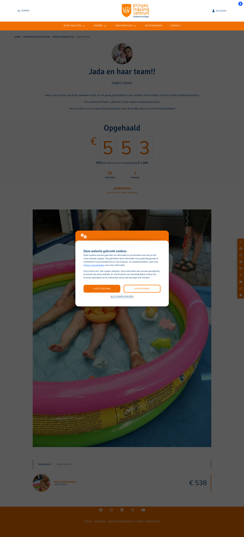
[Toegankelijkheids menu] (240, 4)
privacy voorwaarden (93, 265)
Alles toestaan (102, 288)
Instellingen (142, 288)
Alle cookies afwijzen (122, 296)
